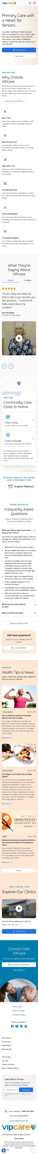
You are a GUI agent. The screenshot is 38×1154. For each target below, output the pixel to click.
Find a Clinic (17, 1006)
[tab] (10, 280)
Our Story (5, 1061)
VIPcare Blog (6, 1057)
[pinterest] (25, 1026)
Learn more (19, 56)
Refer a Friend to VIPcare (10, 1068)
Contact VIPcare (19, 1015)
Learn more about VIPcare (13, 101)
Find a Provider (18, 1011)
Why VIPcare (6, 1038)
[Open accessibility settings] (4, 1150)
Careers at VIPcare (8, 1064)
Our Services (6, 1042)
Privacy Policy (19, 1138)
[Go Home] (9, 3)
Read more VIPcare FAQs (19, 623)
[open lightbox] (19, 345)
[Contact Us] (30, 3)
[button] (4, 366)
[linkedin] (21, 1026)
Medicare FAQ (6, 1049)
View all (19, 870)
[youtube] (16, 1026)
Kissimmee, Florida (9, 322)
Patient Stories (7, 1045)
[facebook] (12, 1026)
